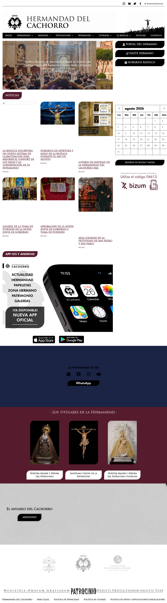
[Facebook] (140, 3)
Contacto (156, 36)
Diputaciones (63, 36)
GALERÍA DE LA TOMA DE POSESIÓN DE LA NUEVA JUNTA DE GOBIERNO (18, 230)
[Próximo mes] (164, 108)
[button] (5, 65)
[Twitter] (135, 3)
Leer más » (6, 171)
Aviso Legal (43, 600)
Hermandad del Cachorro (17, 600)
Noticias (141, 36)
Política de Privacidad (66, 600)
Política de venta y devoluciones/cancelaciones (137, 600)
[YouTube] (129, 3)
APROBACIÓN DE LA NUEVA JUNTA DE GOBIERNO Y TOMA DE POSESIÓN (57, 230)
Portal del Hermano (155, 4)
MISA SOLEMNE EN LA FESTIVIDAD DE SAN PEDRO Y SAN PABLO (95, 241)
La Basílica (122, 36)
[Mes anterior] (119, 108)
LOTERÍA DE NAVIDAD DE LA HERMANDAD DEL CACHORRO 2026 (94, 165)
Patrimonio (84, 36)
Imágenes (43, 36)
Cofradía (104, 36)
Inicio (8, 36)
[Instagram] (124, 3)
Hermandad (23, 36)
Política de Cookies (95, 600)
